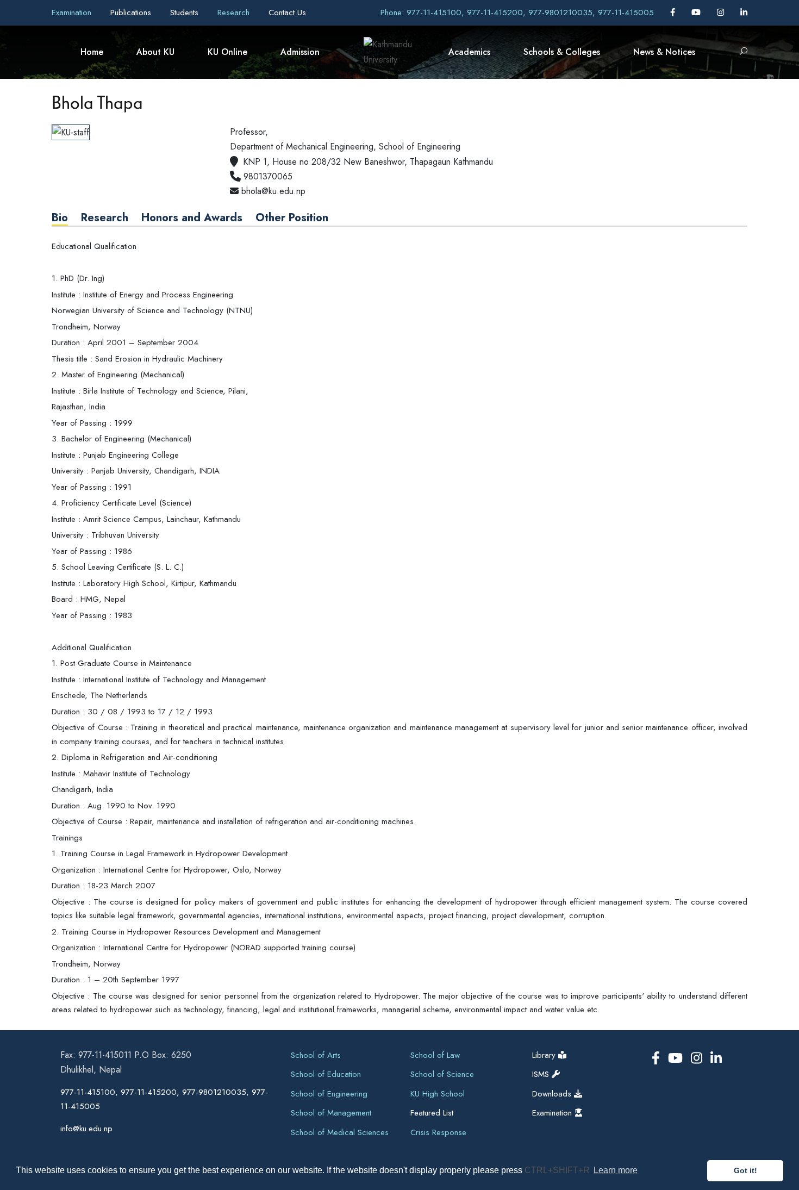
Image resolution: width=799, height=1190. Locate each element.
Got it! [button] (745, 1170)
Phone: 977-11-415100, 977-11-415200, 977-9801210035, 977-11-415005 (517, 12)
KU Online (227, 52)
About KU (155, 52)
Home (91, 52)
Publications (132, 12)
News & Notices (664, 52)
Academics (469, 52)
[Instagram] (722, 12)
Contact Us (287, 12)
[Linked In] (743, 12)
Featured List (431, 1113)
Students (185, 12)
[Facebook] (674, 12)
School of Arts (316, 1055)
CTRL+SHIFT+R (558, 1170)
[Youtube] (697, 12)
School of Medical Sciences (340, 1132)
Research (234, 12)
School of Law (435, 1055)
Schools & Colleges (561, 52)
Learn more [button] (616, 1170)
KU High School (437, 1094)
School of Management (331, 1113)
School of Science (442, 1074)
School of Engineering (329, 1094)
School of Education (326, 1074)
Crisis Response (438, 1132)
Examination (73, 12)
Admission (300, 52)
